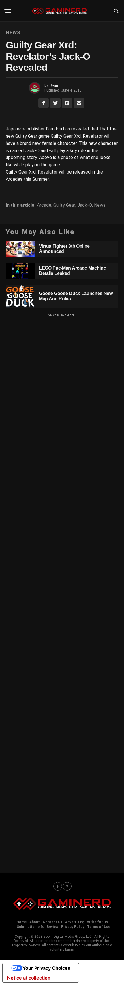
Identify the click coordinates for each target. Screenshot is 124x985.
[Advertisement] (62, 589)
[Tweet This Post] (55, 103)
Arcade (44, 205)
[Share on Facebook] (43, 103)
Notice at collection (28, 978)
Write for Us (97, 922)
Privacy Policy (72, 927)
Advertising (74, 922)
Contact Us (52, 922)
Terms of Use (98, 927)
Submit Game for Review (37, 927)
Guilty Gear (64, 205)
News (100, 205)
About (34, 922)
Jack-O (84, 205)
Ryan (54, 85)
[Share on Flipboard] (67, 103)
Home (21, 922)
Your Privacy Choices (46, 968)
